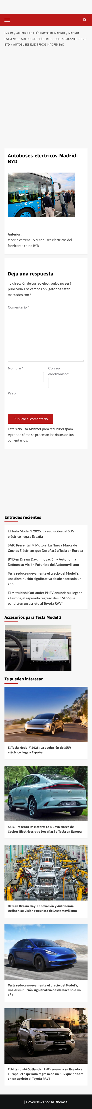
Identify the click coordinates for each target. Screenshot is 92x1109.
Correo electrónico (58, 371)
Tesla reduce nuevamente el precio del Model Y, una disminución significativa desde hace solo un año (45, 578)
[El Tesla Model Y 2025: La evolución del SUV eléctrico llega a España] (46, 714)
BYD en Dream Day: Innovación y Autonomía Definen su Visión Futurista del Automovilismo (43, 562)
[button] (8, 19)
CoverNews (35, 1102)
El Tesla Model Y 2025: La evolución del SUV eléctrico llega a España (41, 533)
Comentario (18, 307)
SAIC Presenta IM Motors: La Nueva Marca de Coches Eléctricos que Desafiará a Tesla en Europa (45, 547)
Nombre (15, 368)
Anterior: (40, 240)
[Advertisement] (46, 98)
